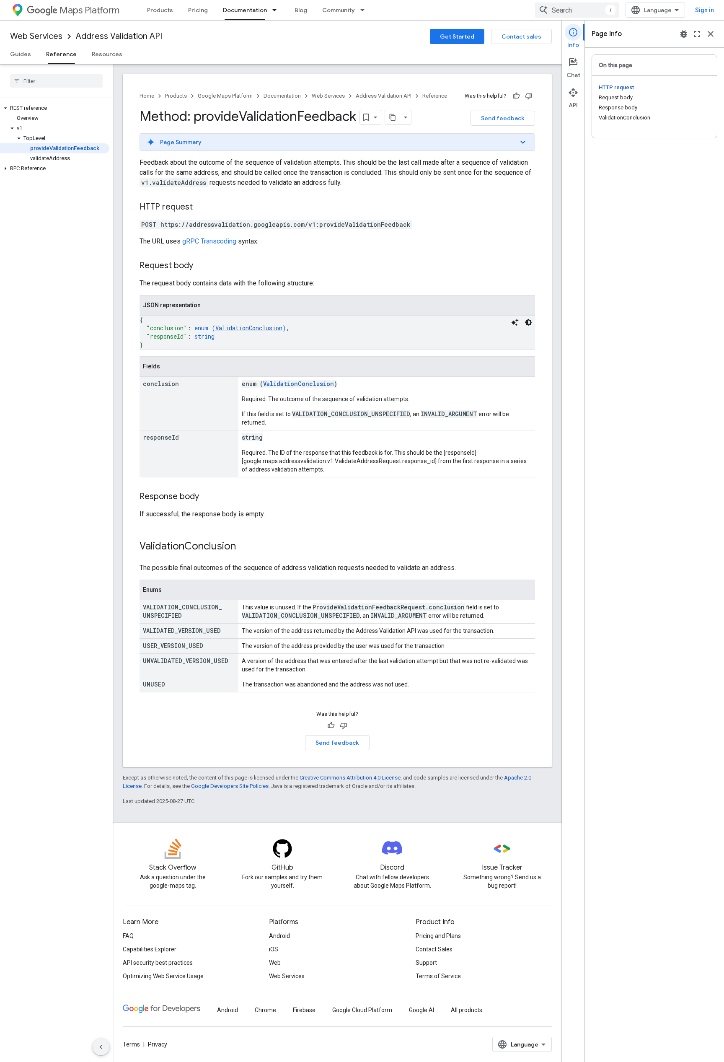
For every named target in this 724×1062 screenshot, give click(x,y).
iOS (273, 949)
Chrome (265, 1010)
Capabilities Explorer (149, 949)
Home (147, 96)
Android (279, 935)
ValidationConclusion (248, 328)
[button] (54, 108)
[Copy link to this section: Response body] (207, 497)
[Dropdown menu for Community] (365, 10)
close (711, 34)
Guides (20, 54)
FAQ (128, 935)
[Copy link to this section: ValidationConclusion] (244, 547)
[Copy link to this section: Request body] (201, 266)
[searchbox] (56, 81)
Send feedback (503, 118)
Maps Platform (89, 10)
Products (160, 10)
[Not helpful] (528, 96)
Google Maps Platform (225, 96)
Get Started (457, 36)
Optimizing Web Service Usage (163, 976)
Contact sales (521, 36)
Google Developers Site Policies (230, 786)
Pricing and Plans (438, 935)
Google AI (421, 1010)
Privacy (157, 1044)
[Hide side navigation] (101, 1047)
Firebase (304, 1010)
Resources (107, 54)
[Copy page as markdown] (392, 117)
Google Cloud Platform (362, 1010)
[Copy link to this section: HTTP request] (201, 207)
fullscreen (697, 34)
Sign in (704, 10)
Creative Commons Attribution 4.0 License (350, 777)
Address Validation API (119, 36)
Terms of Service (438, 976)
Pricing (198, 10)
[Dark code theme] (528, 322)
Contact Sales (434, 949)
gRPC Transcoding (209, 241)
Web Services (36, 36)
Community (338, 10)
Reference (61, 54)
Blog (301, 10)
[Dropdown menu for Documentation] (277, 10)
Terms (131, 1044)
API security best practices (158, 962)
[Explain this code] (515, 322)
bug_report (684, 34)
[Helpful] (516, 96)
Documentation (245, 10)
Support (426, 962)
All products (466, 1010)
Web (275, 962)
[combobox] (577, 10)
